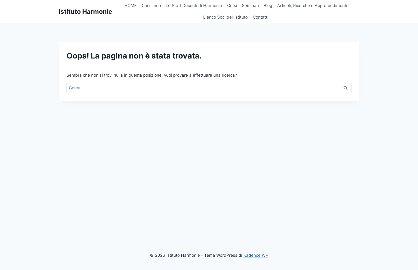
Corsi (232, 5)
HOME (130, 5)
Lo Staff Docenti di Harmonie (194, 5)
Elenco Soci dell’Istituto (225, 17)
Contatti (260, 17)
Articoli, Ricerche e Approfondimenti (312, 5)
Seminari (250, 5)
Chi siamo (151, 5)
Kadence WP (255, 255)
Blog (268, 5)
